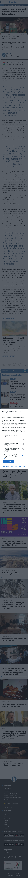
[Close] (25, 412)
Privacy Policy (22, 466)
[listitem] (14, 436)
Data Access (14, 466)
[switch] (23, 439)
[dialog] (14, 439)
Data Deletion (6, 466)
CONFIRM (8, 461)
